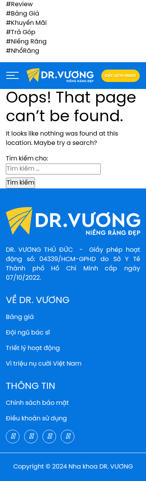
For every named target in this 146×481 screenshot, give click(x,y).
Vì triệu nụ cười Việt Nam (43, 364)
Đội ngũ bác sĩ (28, 332)
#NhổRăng (22, 51)
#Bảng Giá (22, 13)
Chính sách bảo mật (37, 403)
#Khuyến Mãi (26, 23)
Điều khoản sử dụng (36, 418)
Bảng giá (20, 317)
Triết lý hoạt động (33, 348)
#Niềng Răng (26, 41)
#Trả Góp (20, 32)
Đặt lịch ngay (120, 75)
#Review (19, 4)
